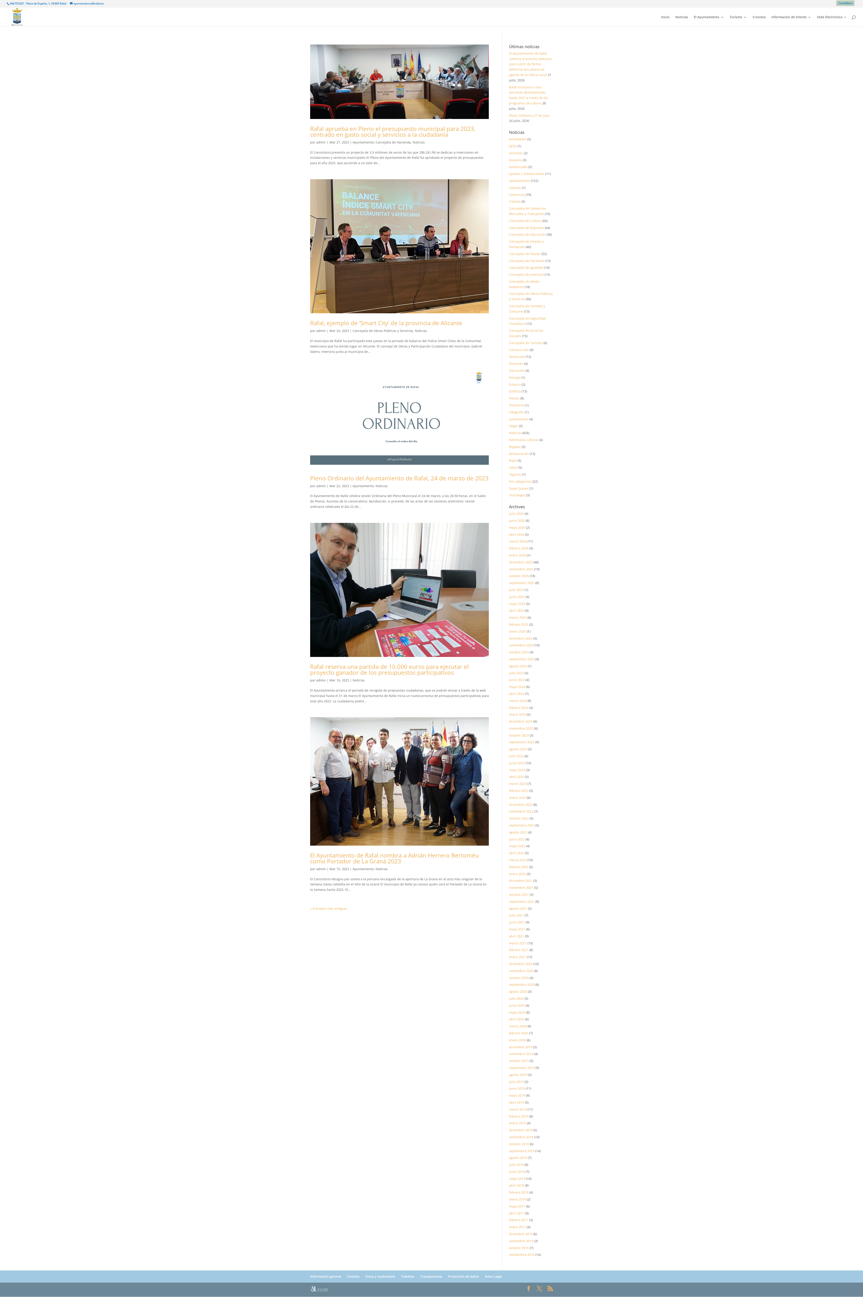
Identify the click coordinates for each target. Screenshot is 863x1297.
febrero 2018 (518, 1192)
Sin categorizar (520, 481)
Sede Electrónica (829, 17)
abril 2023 (516, 777)
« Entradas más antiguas (328, 908)
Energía (514, 377)
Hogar (513, 426)
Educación (517, 370)
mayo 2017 (517, 1206)
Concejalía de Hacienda (393, 142)
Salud (513, 467)
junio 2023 (517, 763)
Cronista (759, 17)
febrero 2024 (518, 708)
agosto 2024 (518, 666)
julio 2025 (516, 590)
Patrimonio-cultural (523, 440)
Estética (515, 391)
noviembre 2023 (521, 728)
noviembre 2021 (521, 887)
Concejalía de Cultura (525, 221)
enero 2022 (517, 874)
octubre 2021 (519, 894)
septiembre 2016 (521, 1254)
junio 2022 (517, 839)
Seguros (515, 474)
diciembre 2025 (520, 562)
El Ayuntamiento (706, 17)
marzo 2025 (518, 617)
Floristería (516, 405)
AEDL (513, 146)
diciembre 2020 (520, 964)
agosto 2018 (518, 1158)
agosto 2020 (518, 991)
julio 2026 (516, 513)
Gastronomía (518, 419)
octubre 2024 (519, 652)
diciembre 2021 (520, 880)
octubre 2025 (519, 576)
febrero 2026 (518, 548)
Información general (325, 1276)
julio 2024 (516, 673)
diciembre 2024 (520, 638)
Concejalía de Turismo (526, 343)
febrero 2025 (518, 624)
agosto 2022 (518, 832)
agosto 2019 (518, 1075)
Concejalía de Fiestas (524, 254)
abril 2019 (516, 1102)
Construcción (519, 350)
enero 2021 (517, 957)
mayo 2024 (517, 687)
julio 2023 (516, 756)
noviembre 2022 (521, 811)
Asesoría (515, 160)
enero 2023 (517, 797)
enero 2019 (517, 1123)
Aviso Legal (493, 1276)
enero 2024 (517, 714)
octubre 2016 (519, 1248)
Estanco (515, 384)
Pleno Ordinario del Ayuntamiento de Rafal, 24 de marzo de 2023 (399, 478)
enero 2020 (517, 1040)
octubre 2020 (519, 978)
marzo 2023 (518, 784)
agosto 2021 (518, 908)
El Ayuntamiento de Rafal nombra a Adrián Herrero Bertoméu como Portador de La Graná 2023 (394, 858)
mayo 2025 (517, 604)
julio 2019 (516, 1082)
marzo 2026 (518, 541)
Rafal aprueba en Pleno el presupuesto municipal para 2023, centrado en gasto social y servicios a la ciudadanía (393, 132)
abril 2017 (516, 1213)
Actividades (517, 139)
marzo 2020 (518, 1026)
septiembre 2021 (521, 901)
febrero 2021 (518, 950)
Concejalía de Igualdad (526, 267)
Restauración (519, 454)
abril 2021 (516, 936)
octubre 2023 (519, 735)
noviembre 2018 (521, 1137)
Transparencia (431, 1276)
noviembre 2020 (521, 971)
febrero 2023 (518, 791)
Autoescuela (518, 167)
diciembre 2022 (520, 804)
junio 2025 (517, 597)
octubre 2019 (519, 1061)
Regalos (515, 447)
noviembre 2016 (521, 1241)
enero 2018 (517, 1199)
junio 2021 (517, 922)
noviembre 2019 (521, 1054)
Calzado (515, 188)
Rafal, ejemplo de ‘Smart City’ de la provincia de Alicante (386, 323)
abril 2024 (516, 694)
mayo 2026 (517, 527)
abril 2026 (516, 534)
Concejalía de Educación (527, 234)
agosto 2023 (518, 749)
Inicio (665, 17)
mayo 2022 (517, 846)
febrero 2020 (518, 1033)
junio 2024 (517, 680)
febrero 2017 (518, 1220)
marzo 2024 (518, 701)
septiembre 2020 (521, 984)
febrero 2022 (518, 867)
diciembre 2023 (520, 721)
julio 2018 (516, 1165)
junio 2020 (517, 1005)
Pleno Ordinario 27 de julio (529, 115)
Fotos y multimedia (380, 1276)
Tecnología (517, 495)
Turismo (736, 17)
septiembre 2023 (521, 742)
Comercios (517, 195)
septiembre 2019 (521, 1068)
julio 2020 (516, 998)
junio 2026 (517, 520)
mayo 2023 (517, 770)
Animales (516, 153)
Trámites (407, 1276)
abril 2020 (516, 1019)
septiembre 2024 (521, 659)
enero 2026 (517, 555)
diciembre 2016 (520, 1234)
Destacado (517, 356)
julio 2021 (516, 915)
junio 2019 (517, 1088)
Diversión (516, 363)
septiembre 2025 (521, 583)
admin (321, 142)
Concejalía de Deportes (526, 228)
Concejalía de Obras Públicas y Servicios (383, 331)
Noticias (681, 17)
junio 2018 (517, 1171)
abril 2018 (516, 1185)
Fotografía (516, 412)
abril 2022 (516, 853)
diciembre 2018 (520, 1130)
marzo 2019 (518, 1109)
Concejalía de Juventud (526, 274)
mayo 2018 (517, 1178)
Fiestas (514, 398)
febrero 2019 (518, 1116)
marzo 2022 (518, 860)
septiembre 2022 (521, 825)
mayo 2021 (517, 929)
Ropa (513, 460)
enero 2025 (517, 631)
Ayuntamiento (363, 142)
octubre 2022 (519, 818)
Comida (514, 201)
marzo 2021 (518, 943)
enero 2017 (517, 1227)
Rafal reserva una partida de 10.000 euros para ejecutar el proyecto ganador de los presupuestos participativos (389, 670)
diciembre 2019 (520, 1047)
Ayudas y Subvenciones (526, 174)
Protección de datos (463, 1276)
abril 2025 (516, 610)
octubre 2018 (519, 1144)
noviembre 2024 (521, 645)
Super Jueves (519, 488)
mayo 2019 (517, 1095)
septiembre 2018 (521, 1151)
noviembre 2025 (521, 569)
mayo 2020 (517, 1012)
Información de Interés (789, 17)
